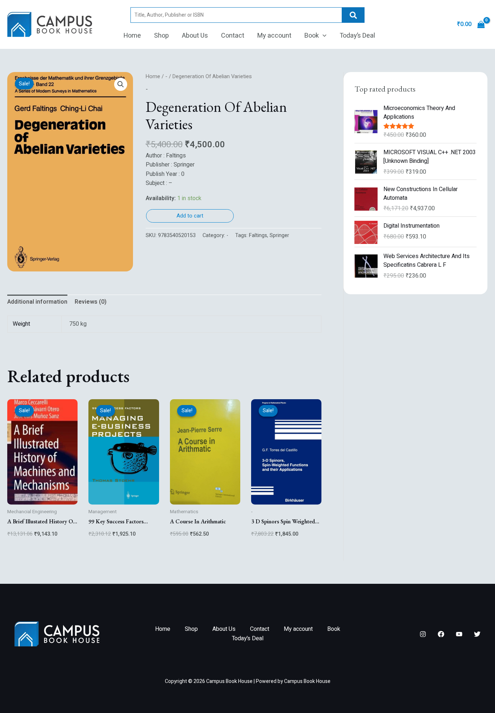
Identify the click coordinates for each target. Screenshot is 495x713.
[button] (322, 36)
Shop (161, 36)
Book (311, 36)
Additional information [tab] (37, 302)
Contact (232, 36)
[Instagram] (423, 634)
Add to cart (189, 216)
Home (132, 36)
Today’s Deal (357, 36)
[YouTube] (459, 634)
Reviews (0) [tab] (91, 302)
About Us (195, 36)
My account (274, 36)
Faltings (258, 235)
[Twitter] (477, 634)
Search (353, 15)
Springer (279, 235)
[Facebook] (441, 634)
